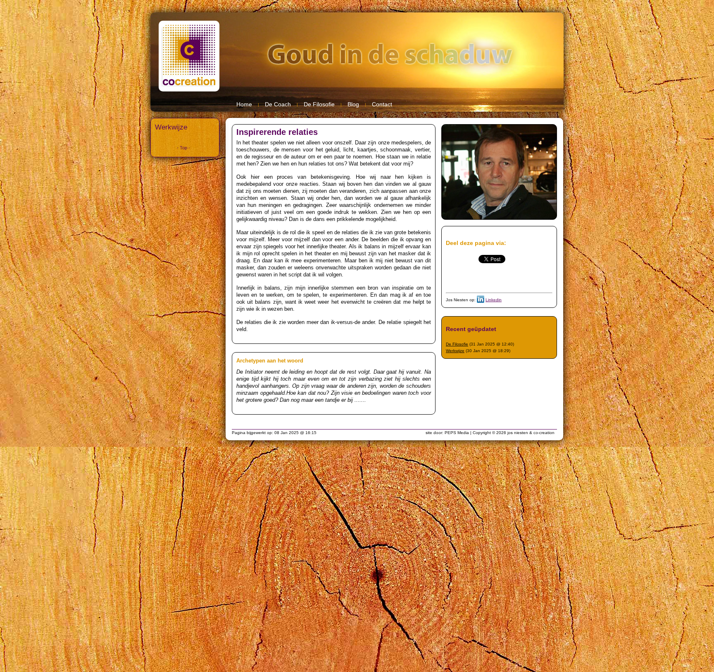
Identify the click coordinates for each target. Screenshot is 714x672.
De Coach (278, 104)
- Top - (183, 147)
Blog (353, 104)
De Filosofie (319, 104)
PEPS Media (457, 432)
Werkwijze (171, 127)
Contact (382, 104)
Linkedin (494, 300)
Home (244, 104)
